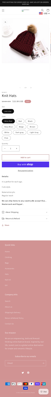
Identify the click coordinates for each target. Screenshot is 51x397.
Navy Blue (8, 127)
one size (7, 111)
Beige (21, 127)
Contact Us (9, 324)
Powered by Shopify (29, 392)
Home (7, 251)
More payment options (25, 170)
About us (8, 307)
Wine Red (8, 121)
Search (7, 301)
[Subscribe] (43, 363)
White (6, 132)
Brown (32, 127)
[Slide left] (20, 87)
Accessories (9, 268)
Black (30, 121)
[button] (3, 10)
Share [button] (7, 225)
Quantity (5, 143)
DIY (6, 285)
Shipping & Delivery (12, 312)
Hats (7, 274)
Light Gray (34, 132)
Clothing (8, 257)
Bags (7, 263)
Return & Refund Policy (14, 318)
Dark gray (20, 132)
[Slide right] (31, 87)
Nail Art (8, 280)
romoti (22, 392)
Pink (6, 138)
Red (20, 121)
